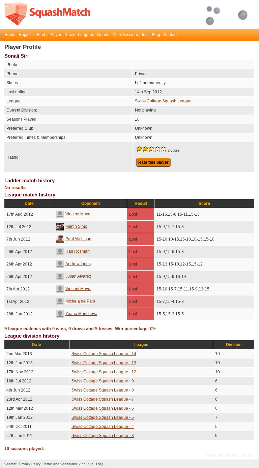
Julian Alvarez (78, 276)
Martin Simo (76, 226)
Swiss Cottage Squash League (163, 101)
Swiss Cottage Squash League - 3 (102, 435)
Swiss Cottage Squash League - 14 (103, 353)
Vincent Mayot (78, 214)
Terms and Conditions (60, 464)
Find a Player (49, 34)
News (69, 34)
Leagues (86, 34)
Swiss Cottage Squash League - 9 (102, 381)
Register (26, 34)
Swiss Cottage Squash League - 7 (102, 399)
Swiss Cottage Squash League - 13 (103, 363)
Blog (156, 34)
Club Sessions (125, 34)
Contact (170, 34)
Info (145, 34)
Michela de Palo (80, 301)
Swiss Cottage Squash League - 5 (102, 417)
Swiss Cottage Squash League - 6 (102, 408)
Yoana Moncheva (81, 313)
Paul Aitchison (78, 239)
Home (10, 34)
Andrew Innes (78, 263)
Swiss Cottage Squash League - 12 (103, 372)
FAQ (99, 464)
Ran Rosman (77, 251)
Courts (103, 34)
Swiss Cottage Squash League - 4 (102, 426)
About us (86, 464)
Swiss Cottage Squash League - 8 (102, 390)
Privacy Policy (29, 464)
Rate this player (153, 162)
